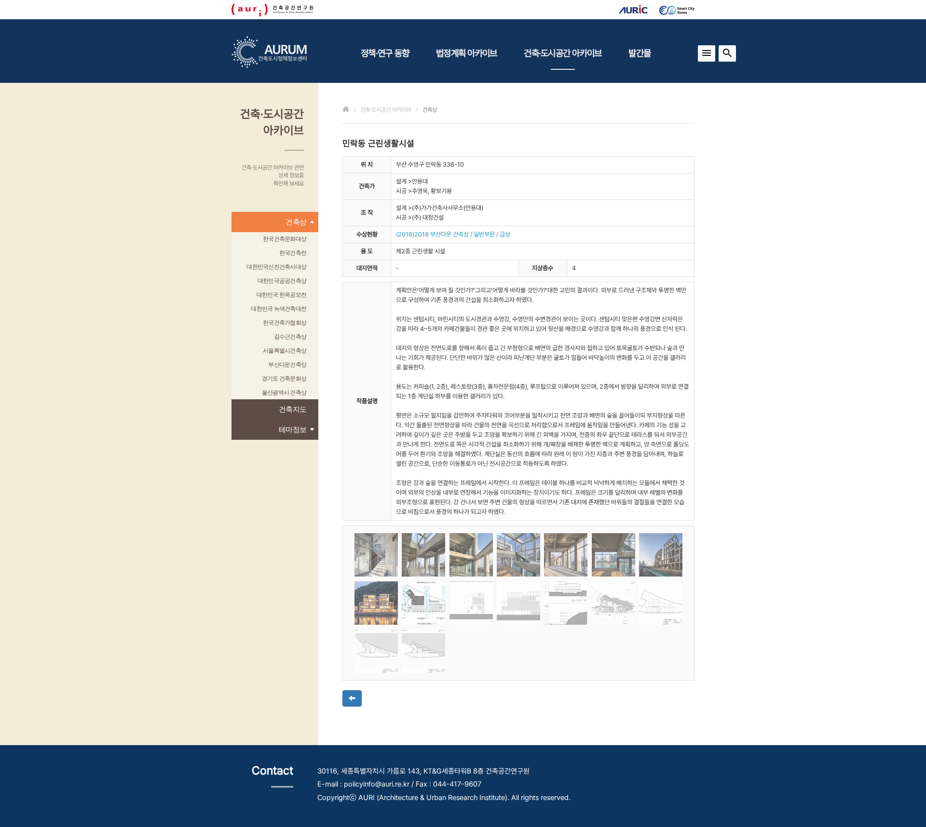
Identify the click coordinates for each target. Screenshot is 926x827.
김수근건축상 (290, 336)
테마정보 (292, 429)
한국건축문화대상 (284, 239)
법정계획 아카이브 (466, 53)
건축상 (296, 222)
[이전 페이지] (352, 698)
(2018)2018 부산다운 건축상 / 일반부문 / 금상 (453, 234)
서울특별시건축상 (284, 350)
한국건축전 (292, 252)
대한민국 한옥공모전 (282, 294)
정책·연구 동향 (385, 53)
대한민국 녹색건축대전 (278, 308)
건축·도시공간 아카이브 (562, 53)
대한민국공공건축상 (282, 280)
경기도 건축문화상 (284, 378)
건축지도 (292, 409)
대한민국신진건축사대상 (276, 266)
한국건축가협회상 (284, 322)
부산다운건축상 (287, 364)
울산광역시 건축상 (284, 392)
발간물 (639, 53)
